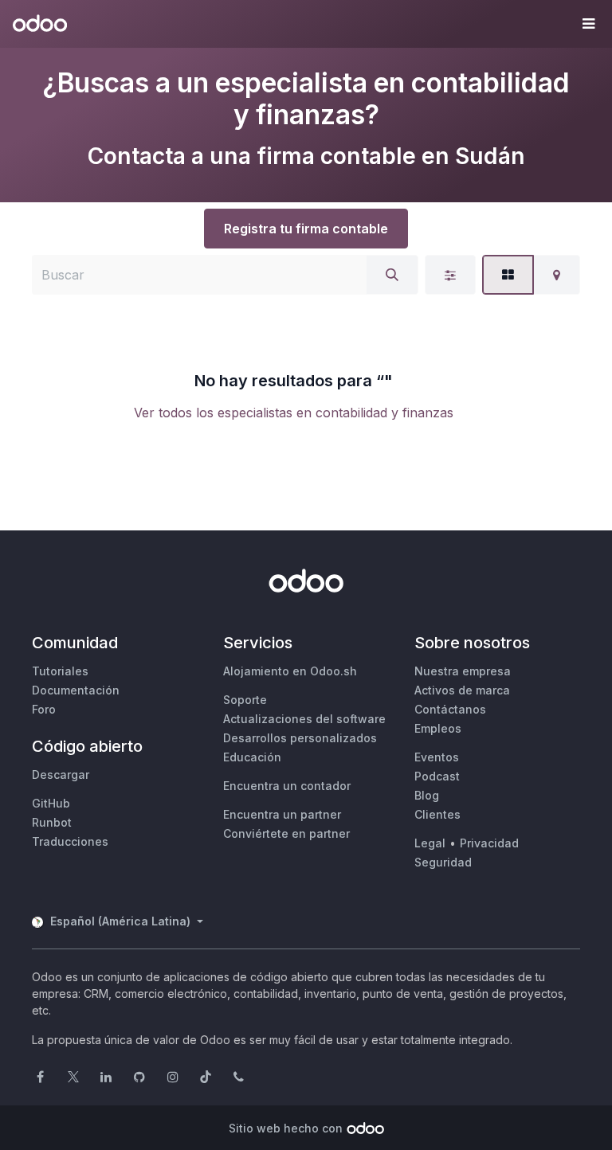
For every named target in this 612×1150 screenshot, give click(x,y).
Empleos (437, 728)
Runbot (52, 822)
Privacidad (489, 843)
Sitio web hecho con (286, 1128)
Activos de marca (462, 690)
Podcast (437, 776)
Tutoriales (60, 671)
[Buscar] (392, 275)
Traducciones (70, 841)
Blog (426, 795)
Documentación (76, 690)
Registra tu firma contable (306, 229)
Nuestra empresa (462, 671)
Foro (44, 709)
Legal (429, 843)
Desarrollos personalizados (300, 738)
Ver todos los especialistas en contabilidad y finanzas (293, 412)
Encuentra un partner (282, 814)
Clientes (437, 814)
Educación (252, 757)
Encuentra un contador (287, 785)
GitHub (51, 803)
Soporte (245, 699)
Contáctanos (450, 709)
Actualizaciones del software (304, 719)
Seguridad (443, 862)
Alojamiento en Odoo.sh (290, 671)
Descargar (60, 774)
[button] (588, 24)
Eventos (436, 757)
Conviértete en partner (286, 833)
